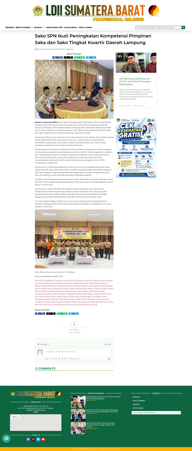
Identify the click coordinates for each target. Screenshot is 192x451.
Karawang (53, 291)
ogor (80, 291)
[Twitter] (38, 439)
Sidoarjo (55, 299)
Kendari (68, 291)
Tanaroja (58, 281)
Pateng (66, 296)
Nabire (103, 294)
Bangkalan (49, 281)
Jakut (37, 288)
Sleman (47, 304)
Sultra (84, 299)
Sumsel (98, 299)
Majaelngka (81, 294)
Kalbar (104, 288)
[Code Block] (68, 358)
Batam (105, 283)
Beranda (10, 27)
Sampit (47, 299)
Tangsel (46, 302)
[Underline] (53, 358)
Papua (53, 296)
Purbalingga (85, 296)
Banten (86, 283)
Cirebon (97, 288)
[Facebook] (28, 439)
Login (108, 344)
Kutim (92, 291)
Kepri (75, 291)
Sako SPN (39, 304)
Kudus (38, 283)
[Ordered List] (59, 358)
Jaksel (102, 281)
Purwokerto (97, 296)
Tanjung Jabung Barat (61, 302)
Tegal (73, 302)
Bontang (62, 286)
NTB (109, 294)
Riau (105, 296)
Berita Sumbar (139, 401)
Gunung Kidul (69, 281)
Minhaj (102, 302)
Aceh (53, 283)
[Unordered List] (62, 358)
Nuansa (109, 302)
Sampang (39, 299)
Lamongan (100, 291)
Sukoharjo (63, 299)
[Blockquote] (65, 358)
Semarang (46, 283)
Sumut (106, 299)
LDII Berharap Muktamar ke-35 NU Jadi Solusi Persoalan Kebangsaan (135, 81)
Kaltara (38, 291)
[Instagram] (33, 439)
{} (74, 358)
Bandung (77, 283)
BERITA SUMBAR (23, 27)
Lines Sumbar (113, 449)
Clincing (77, 286)
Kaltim (55, 294)
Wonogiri (95, 302)
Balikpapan (68, 283)
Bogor (90, 288)
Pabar (59, 296)
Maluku (90, 294)
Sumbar (91, 299)
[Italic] (49, 358)
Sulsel (78, 299)
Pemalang (74, 296)
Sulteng (93, 304)
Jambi (43, 288)
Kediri (61, 291)
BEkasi (79, 288)
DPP (37, 281)
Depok (85, 286)
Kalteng (45, 291)
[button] (57, 57)
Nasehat (38, 27)
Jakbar (110, 286)
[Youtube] (43, 439)
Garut (90, 286)
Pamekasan (44, 296)
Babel (59, 283)
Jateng (109, 281)
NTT (36, 296)
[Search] (183, 27)
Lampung (39, 294)
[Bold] (46, 358)
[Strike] (56, 358)
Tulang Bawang (59, 304)
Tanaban (39, 302)
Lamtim (47, 294)
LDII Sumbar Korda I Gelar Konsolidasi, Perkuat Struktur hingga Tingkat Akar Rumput (100, 425)
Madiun (62, 294)
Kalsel (110, 288)
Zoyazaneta (84, 304)
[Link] (71, 358)
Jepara (72, 288)
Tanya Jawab (85, 27)
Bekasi (45, 286)
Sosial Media (70, 27)
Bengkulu (52, 286)
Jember (64, 288)
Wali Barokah (72, 304)
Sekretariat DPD (54, 27)
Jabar (96, 286)
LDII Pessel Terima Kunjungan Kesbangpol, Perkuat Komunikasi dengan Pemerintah (102, 411)
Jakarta (103, 286)
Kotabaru (80, 281)
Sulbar (72, 299)
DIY (90, 281)
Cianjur (70, 286)
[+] (77, 358)
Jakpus (96, 281)
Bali (86, 281)
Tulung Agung (83, 302)
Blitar (84, 288)
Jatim (49, 288)
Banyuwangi (95, 283)
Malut (97, 294)
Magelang (70, 294)
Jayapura (57, 288)
